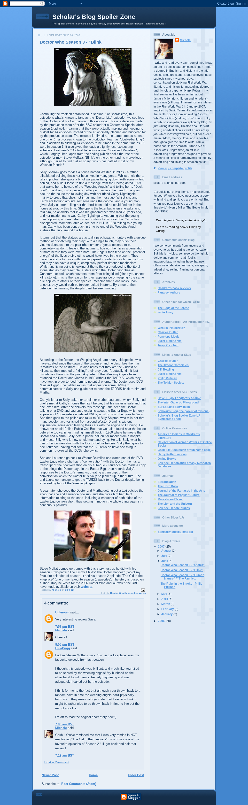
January (167, 614)
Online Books (167, 458)
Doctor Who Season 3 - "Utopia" (183, 564)
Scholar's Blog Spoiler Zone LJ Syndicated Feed (179, 417)
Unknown (62, 612)
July (164, 555)
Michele (61, 630)
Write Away (165, 312)
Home (93, 775)
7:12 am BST (64, 755)
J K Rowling (166, 369)
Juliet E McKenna (170, 340)
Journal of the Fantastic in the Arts (181, 490)
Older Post (136, 775)
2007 (161, 546)
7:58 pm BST (64, 626)
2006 (161, 620)
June (165, 560)
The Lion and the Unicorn (175, 503)
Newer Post (50, 775)
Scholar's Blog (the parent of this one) (183, 411)
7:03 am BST (64, 724)
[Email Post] (143, 589)
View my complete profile (175, 168)
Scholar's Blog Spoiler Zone (93, 16)
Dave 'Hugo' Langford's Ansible (179, 398)
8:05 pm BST (64, 644)
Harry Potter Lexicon (172, 454)
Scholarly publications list (175, 531)
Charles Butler (168, 332)
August (166, 550)
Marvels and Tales (170, 499)
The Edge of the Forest (173, 308)
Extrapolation (167, 481)
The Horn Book (168, 486)
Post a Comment (56, 762)
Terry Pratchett (168, 345)
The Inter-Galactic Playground (178, 402)
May (164, 593)
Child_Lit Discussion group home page (184, 449)
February (168, 609)
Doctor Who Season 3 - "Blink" (182, 570)
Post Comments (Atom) (78, 784)
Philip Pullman (167, 378)
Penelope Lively (168, 336)
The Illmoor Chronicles (173, 365)
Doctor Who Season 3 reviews (128, 593)
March (166, 603)
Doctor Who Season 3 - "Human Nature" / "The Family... (182, 576)
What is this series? (171, 327)
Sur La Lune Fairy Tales (174, 406)
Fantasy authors (169, 292)
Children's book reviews (174, 288)
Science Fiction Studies (174, 508)
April (165, 598)
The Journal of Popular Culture (179, 494)
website (86, 586)
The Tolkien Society (171, 382)
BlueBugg (62, 648)
